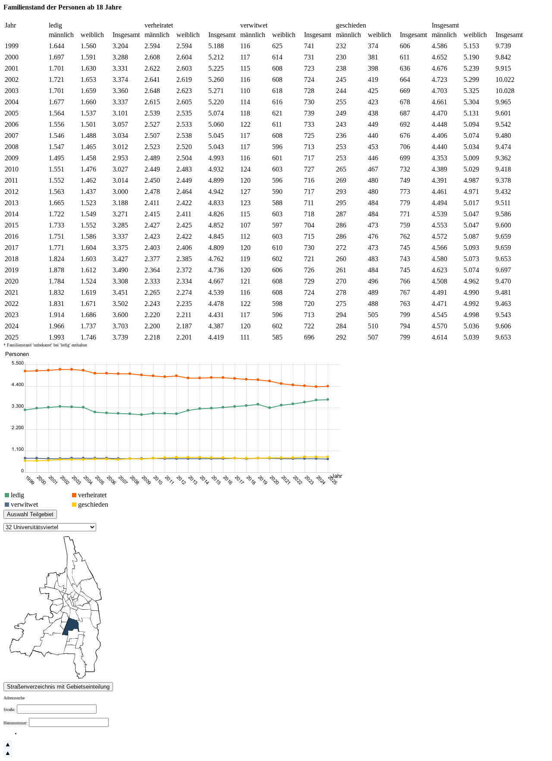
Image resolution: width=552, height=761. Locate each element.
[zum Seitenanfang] (7, 747)
